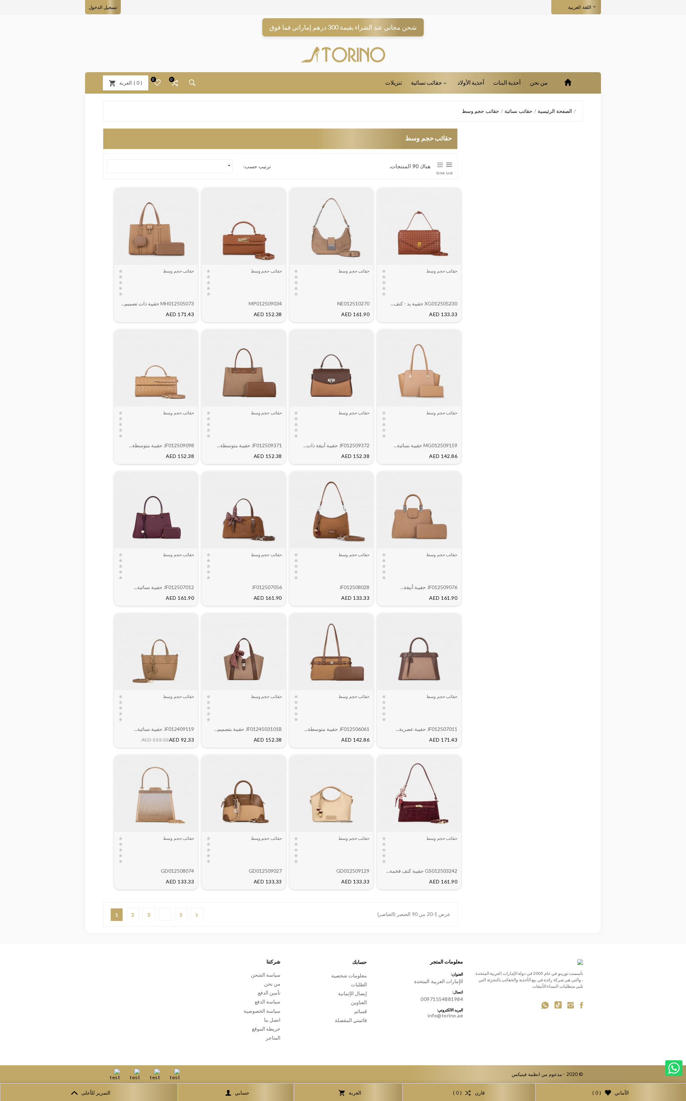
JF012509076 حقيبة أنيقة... (429, 587)
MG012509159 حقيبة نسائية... (425, 445)
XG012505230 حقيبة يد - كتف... (424, 303)
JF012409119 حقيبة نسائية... (164, 729)
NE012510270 (353, 303)
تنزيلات (393, 82)
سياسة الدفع (268, 1001)
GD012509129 (352, 871)
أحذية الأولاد (470, 82)
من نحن (539, 82)
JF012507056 (267, 587)
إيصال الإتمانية (352, 993)
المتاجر (273, 1038)
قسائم (360, 1011)
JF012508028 (354, 587)
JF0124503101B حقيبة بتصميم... (248, 729)
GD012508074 (177, 871)
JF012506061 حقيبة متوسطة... (336, 729)
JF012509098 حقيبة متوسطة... (161, 445)
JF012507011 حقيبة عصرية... (426, 729)
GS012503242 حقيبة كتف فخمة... (421, 871)
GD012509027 (265, 871)
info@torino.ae (445, 1015)
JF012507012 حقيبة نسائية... (164, 587)
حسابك (359, 962)
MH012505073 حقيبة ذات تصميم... (157, 303)
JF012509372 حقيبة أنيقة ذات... (336, 445)
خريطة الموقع (266, 1029)
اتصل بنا (272, 1020)
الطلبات (359, 984)
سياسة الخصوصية (262, 1011)
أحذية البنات (507, 82)
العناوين (359, 1002)
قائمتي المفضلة (351, 1020)
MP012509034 (265, 303)
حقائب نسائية (426, 82)
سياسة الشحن (266, 975)
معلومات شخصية (349, 975)
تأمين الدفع (269, 993)
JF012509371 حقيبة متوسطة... (249, 445)
